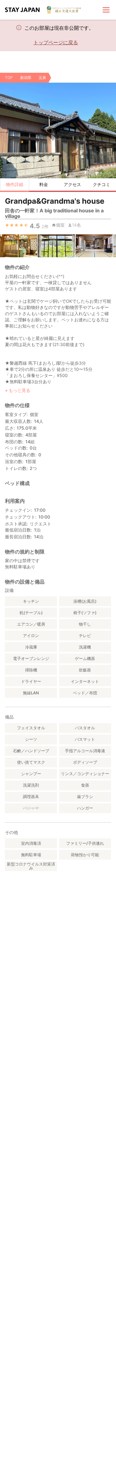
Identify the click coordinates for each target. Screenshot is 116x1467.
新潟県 (25, 77)
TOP (9, 77)
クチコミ (101, 184)
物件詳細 (14, 184)
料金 (43, 184)
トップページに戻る (55, 42)
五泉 (42, 77)
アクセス (72, 184)
